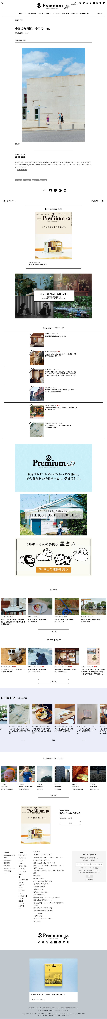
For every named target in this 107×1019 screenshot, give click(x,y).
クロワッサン (44, 1014)
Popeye (66, 1014)
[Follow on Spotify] (97, 2)
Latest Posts (53, 640)
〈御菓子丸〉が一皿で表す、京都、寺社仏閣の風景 (48, 872)
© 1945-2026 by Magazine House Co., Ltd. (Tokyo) (53, 1010)
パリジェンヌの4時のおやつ (42, 881)
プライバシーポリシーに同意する (90, 868)
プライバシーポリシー (95, 870)
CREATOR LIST (74, 4)
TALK (21, 893)
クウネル (60, 1014)
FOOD (40, 13)
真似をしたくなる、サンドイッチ (44, 863)
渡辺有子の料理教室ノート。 (42, 900)
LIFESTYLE (22, 13)
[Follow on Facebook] (103, 2)
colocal (75, 1014)
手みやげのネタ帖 (39, 895)
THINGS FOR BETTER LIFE (43, 855)
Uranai (22, 891)
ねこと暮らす (37, 913)
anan (23, 1014)
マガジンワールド (42, 1015)
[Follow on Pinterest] (100, 2)
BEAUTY (65, 13)
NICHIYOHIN (24, 880)
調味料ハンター (38, 878)
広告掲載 (7, 866)
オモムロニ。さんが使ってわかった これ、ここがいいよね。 (48, 867)
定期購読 (7, 863)
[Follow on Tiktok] (93, 2)
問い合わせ (7, 860)
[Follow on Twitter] (83, 2)
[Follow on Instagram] (80, 2)
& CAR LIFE (37, 916)
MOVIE (21, 885)
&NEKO (83, 13)
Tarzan (71, 1014)
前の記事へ (11, 201)
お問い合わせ (65, 1015)
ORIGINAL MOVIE (23, 905)
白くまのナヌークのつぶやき (42, 908)
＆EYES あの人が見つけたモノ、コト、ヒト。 (48, 857)
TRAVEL (47, 13)
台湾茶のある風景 (39, 886)
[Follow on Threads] (87, 2)
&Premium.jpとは (9, 856)
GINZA (50, 1014)
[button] (23, 740)
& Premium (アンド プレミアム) (53, 6)
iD (88, 13)
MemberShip (9, 868)
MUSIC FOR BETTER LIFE (43, 919)
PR (20, 909)
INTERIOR (57, 13)
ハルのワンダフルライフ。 (42, 860)
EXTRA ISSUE (21, 900)
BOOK (21, 888)
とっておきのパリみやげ (41, 884)
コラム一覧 (37, 921)
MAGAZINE (23, 896)
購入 (70, 823)
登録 (89, 876)
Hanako (55, 1014)
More (54, 631)
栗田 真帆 (20, 156)
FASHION (32, 13)
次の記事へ (95, 201)
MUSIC (21, 882)
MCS (83, 1014)
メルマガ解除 (89, 879)
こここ (79, 1014)
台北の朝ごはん (38, 889)
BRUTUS (28, 1014)
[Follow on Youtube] (90, 2)
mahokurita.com (22, 170)
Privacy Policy (57, 1015)
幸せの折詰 (37, 876)
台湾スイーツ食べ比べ (40, 892)
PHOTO (19, 20)
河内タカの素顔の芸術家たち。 (43, 910)
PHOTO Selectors (53, 759)
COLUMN (74, 13)
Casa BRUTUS (36, 1014)
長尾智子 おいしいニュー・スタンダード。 (47, 897)
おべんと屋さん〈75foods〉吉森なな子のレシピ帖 (48, 904)
